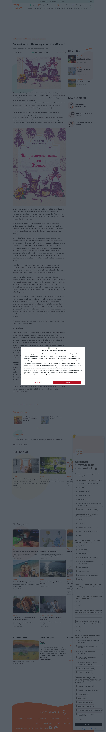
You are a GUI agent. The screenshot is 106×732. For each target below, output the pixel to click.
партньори (37, 353)
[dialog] (53, 366)
